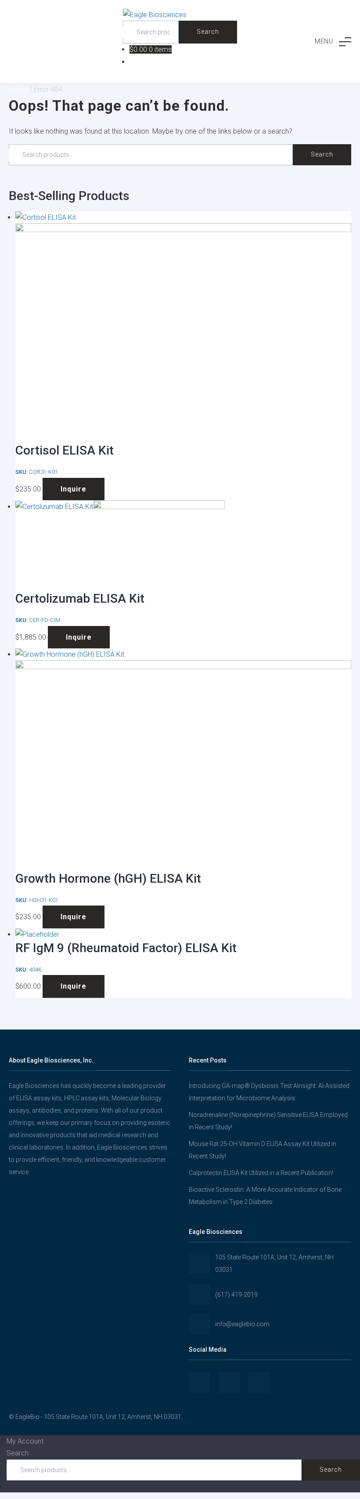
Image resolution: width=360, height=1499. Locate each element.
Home (18, 89)
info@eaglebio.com (242, 1324)
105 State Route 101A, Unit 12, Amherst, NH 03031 (274, 1263)
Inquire (73, 489)
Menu (324, 41)
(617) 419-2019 (236, 1294)
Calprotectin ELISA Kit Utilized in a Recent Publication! (261, 1172)
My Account (25, 1441)
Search (208, 31)
